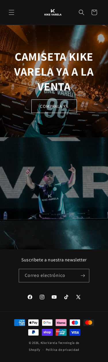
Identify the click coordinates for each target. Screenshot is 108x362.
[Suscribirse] (82, 275)
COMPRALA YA (54, 106)
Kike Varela (49, 343)
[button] (11, 12)
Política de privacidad (62, 350)
